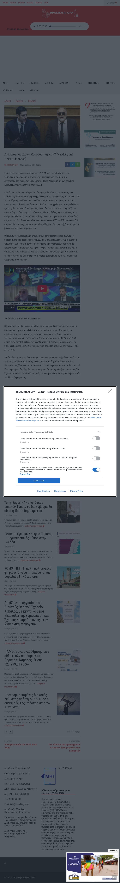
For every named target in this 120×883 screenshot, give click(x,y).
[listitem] (60, 431)
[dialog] (60, 441)
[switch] (96, 438)
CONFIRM (39, 481)
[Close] (110, 392)
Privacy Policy (76, 491)
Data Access (60, 491)
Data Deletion (43, 491)
